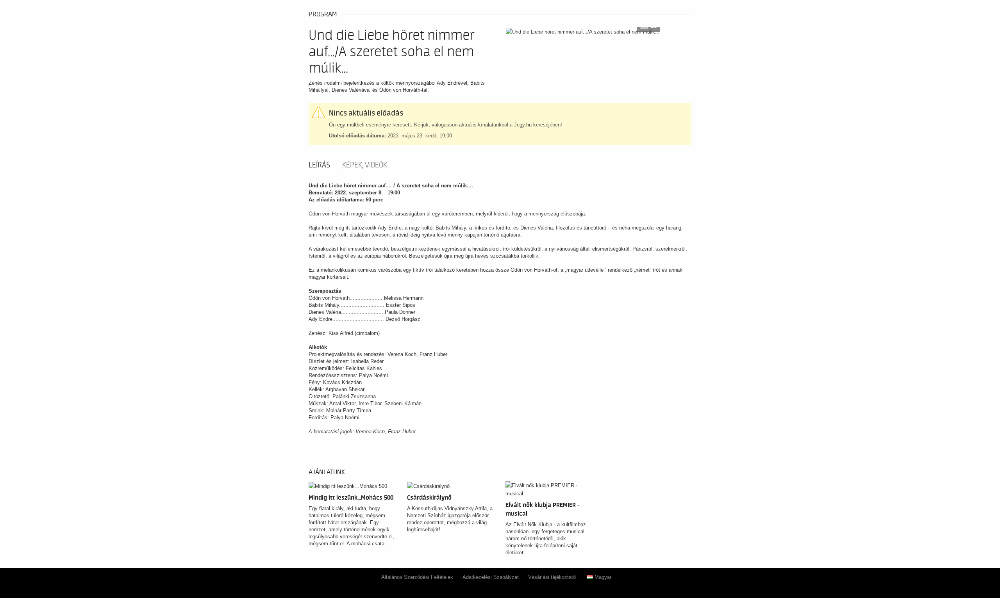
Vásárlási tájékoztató (552, 577)
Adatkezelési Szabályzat (490, 577)
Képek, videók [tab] (364, 165)
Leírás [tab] (319, 165)
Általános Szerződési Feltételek (417, 577)
